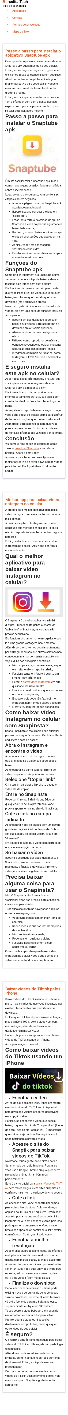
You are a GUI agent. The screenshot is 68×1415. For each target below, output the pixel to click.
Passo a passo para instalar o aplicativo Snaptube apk (33, 53)
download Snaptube (27, 448)
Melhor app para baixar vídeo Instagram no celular (33, 502)
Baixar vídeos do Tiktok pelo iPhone (32, 991)
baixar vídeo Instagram (37, 682)
